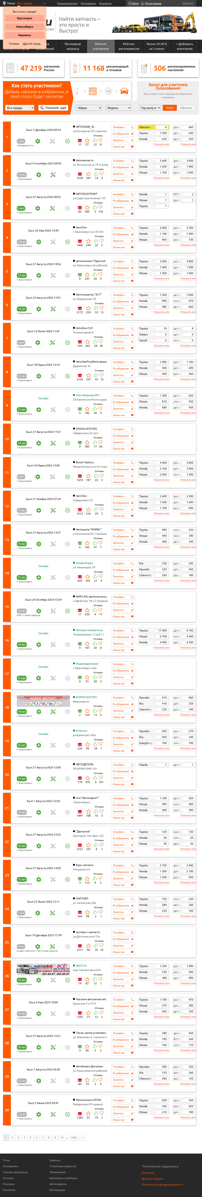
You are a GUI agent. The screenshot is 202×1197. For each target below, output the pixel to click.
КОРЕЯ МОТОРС (86, 697)
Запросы (55, 1160)
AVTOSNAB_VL (85, 126)
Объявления (57, 1172)
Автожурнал (57, 1189)
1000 (73, 1137)
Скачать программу (15, 1172)
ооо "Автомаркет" (87, 797)
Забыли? (187, 3)
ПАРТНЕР (82, 898)
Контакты (105, 3)
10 (62, 1137)
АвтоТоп (81, 227)
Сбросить (186, 107)
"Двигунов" (83, 831)
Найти (170, 107)
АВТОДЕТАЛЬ (85, 764)
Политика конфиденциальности (162, 1184)
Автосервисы (58, 1184)
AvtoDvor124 (84, 328)
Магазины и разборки (63, 1178)
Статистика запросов (62, 1166)
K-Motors (81, 730)
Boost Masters (85, 462)
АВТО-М (81, 965)
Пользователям (67, 3)
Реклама (8, 1184)
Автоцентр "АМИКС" (89, 529)
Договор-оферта (152, 1178)
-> (82, 1137)
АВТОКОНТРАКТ (86, 193)
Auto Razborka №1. (88, 395)
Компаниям (88, 3)
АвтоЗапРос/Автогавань (91, 361)
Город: (11, 3)
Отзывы (8, 1178)
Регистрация (153, 3)
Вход (135, 3)
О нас (6, 1160)
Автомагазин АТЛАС (89, 1099)
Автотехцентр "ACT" (89, 294)
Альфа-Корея (84, 563)
